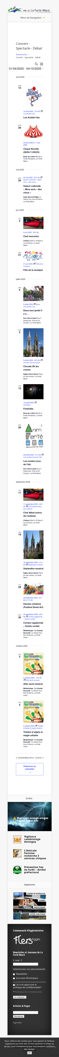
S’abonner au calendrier (29, 767)
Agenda (17, 1022)
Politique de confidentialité (28, 991)
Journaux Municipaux (27, 978)
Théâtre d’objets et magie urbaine (33, 733)
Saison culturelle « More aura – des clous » (32, 189)
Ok (29, 1053)
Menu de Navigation (30, 18)
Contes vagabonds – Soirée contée (33, 624)
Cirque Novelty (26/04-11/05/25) (31, 150)
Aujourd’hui (29, 758)
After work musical (33, 683)
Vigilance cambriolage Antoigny (32, 839)
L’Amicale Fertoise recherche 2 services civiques (35, 854)
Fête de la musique (33, 270)
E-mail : (17, 960)
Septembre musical (33, 568)
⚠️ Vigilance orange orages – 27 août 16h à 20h (30, 819)
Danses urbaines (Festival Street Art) (33, 605)
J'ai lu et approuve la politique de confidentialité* (27, 986)
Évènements (21, 54)
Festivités (28, 408)
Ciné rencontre (31, 236)
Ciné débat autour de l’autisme (32, 514)
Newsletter (21, 974)
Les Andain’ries (31, 117)
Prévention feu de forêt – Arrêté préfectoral (35, 869)
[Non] (55, 1047)
